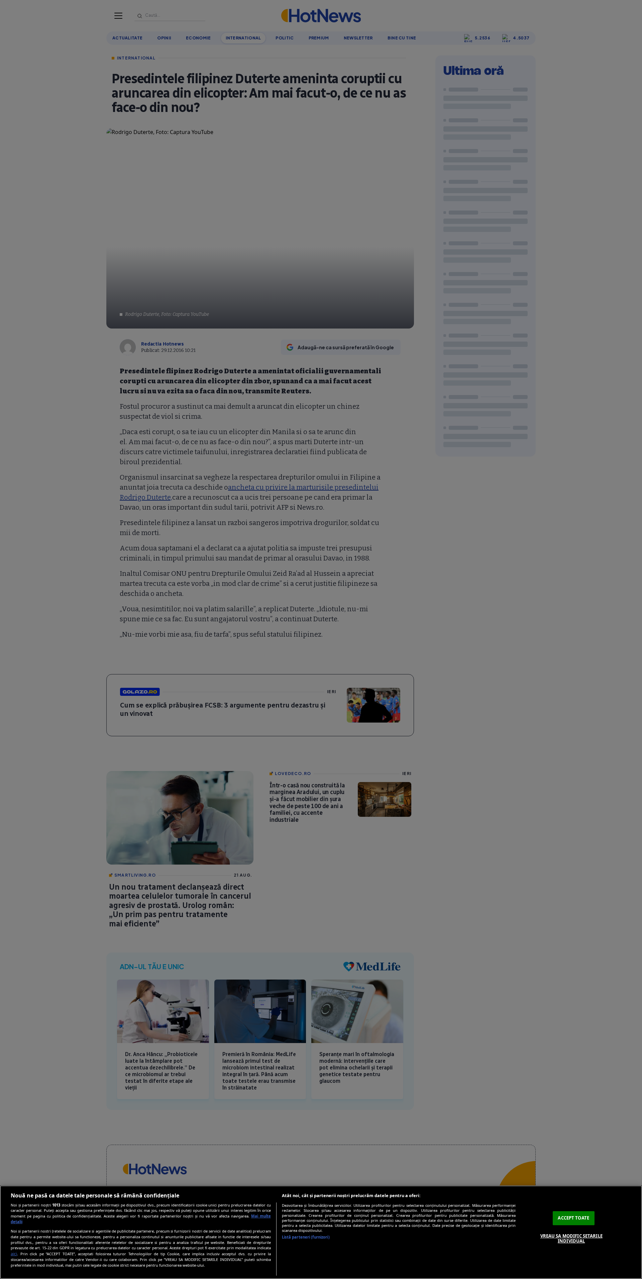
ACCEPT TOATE (573, 1218)
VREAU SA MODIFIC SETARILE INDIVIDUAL (571, 1238)
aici (14, 1254)
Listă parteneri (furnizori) (306, 1237)
